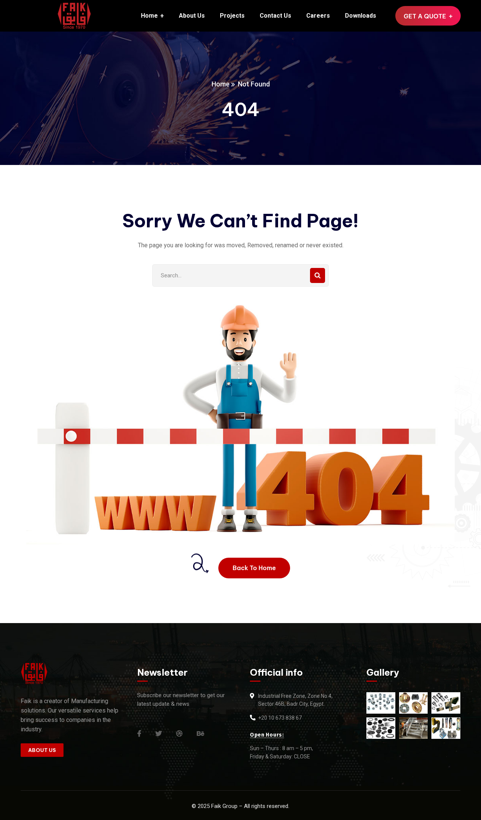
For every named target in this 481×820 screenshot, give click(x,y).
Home (221, 84)
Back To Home (254, 568)
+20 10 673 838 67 (280, 718)
